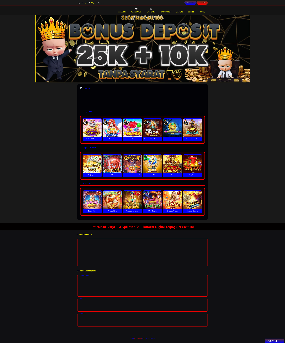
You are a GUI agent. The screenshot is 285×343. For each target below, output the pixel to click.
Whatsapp (83, 3)
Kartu (202, 12)
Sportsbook (166, 12)
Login (202, 2)
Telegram (93, 3)
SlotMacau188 (138, 338)
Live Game (151, 12)
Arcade (179, 12)
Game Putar (136, 12)
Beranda (122, 12)
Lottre (191, 12)
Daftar (190, 2)
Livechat (103, 3)
